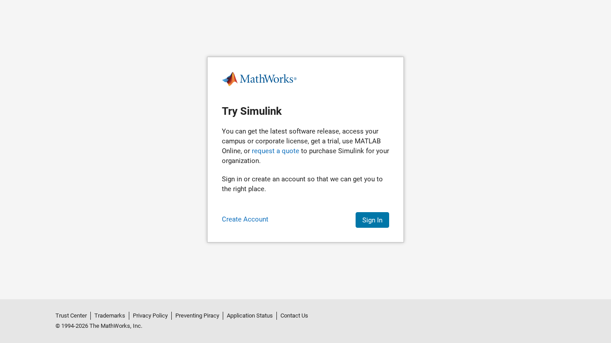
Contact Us (294, 315)
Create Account (245, 219)
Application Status (250, 315)
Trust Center (71, 315)
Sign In (372, 220)
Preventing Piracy (197, 315)
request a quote (275, 151)
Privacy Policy (150, 315)
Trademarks (109, 315)
